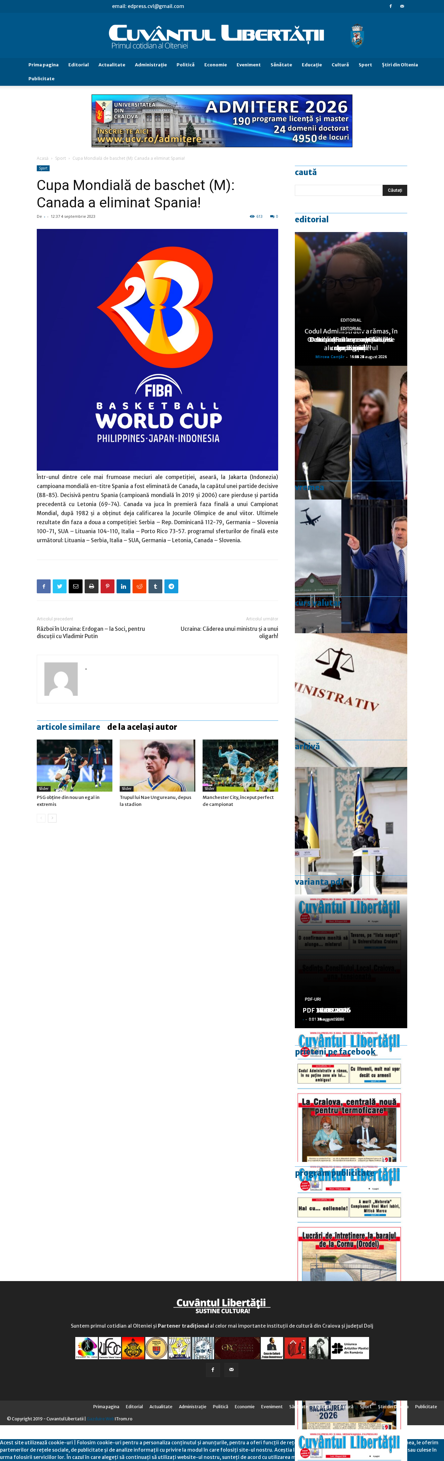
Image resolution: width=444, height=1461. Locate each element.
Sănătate (281, 65)
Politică (186, 65)
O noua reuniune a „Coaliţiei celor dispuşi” (351, 344)
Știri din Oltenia (400, 65)
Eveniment (249, 65)
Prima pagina (43, 65)
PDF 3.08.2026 (324, 1010)
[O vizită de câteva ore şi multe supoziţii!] (351, 566)
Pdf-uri (313, 999)
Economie (215, 65)
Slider (44, 788)
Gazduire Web (100, 1418)
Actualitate (112, 65)
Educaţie (312, 65)
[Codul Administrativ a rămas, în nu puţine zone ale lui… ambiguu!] (351, 700)
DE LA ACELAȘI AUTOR (142, 727)
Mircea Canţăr (329, 356)
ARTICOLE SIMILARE (68, 727)
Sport (365, 65)
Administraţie (151, 65)
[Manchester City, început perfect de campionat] (240, 766)
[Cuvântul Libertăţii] (222, 36)
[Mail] (402, 6)
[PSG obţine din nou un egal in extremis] (74, 766)
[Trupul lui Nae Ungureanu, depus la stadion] (157, 766)
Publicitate (41, 79)
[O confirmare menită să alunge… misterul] (351, 433)
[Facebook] (390, 6)
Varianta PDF (319, 882)
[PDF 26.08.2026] (351, 1095)
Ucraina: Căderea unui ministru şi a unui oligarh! (229, 632)
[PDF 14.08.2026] (351, 1229)
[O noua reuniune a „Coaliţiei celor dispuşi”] (351, 834)
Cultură (340, 65)
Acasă (43, 158)
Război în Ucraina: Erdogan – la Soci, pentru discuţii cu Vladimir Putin (91, 632)
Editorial (78, 65)
